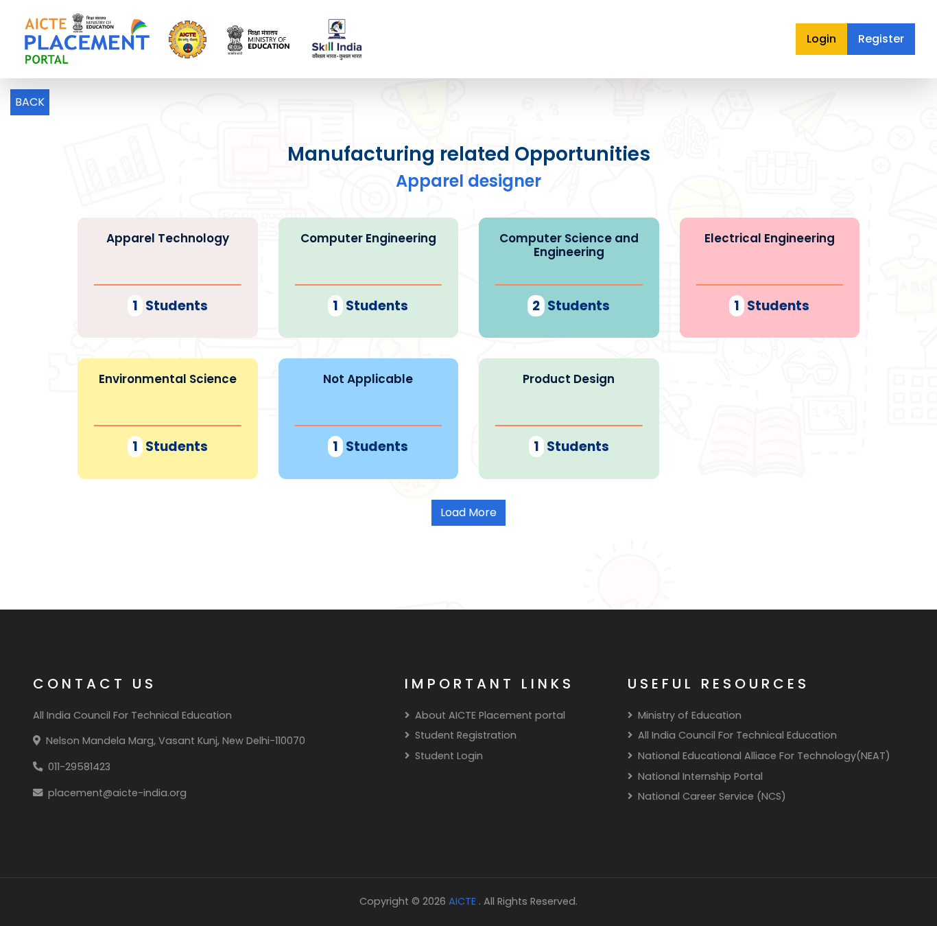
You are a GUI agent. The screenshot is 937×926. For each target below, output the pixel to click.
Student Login (449, 756)
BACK (30, 102)
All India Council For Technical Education (737, 735)
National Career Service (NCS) (712, 796)
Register (881, 39)
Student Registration (466, 735)
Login (821, 39)
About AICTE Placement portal (490, 715)
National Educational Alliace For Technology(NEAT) (764, 756)
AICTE (464, 901)
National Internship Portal (700, 776)
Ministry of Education (690, 715)
